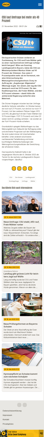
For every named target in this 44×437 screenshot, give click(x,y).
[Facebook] (19, 405)
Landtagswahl (30, 177)
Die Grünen (19, 177)
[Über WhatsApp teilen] (25, 168)
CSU (10, 177)
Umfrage (25, 181)
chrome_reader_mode (40, 26)
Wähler (33, 181)
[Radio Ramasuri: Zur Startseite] (19, 4)
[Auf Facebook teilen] (14, 168)
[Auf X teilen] (19, 168)
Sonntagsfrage (14, 181)
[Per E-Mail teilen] (30, 168)
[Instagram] (25, 405)
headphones (37, 26)
